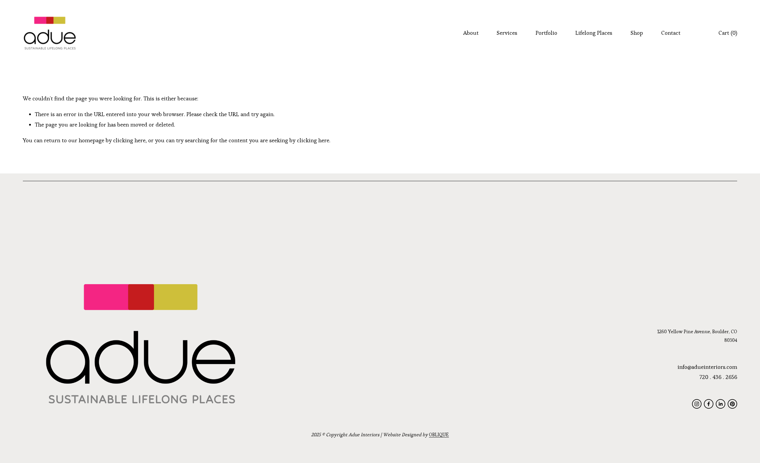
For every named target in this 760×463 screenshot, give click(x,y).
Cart (727, 33)
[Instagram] (697, 404)
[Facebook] (708, 404)
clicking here (129, 140)
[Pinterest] (732, 404)
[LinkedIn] (720, 404)
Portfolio (546, 33)
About (471, 33)
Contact (670, 33)
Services (507, 33)
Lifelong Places (593, 33)
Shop (637, 33)
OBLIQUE (439, 435)
